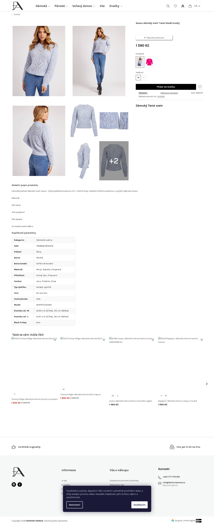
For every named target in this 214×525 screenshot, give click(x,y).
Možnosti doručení (169, 93)
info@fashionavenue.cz (174, 483)
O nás (64, 480)
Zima (53, 281)
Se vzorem (41, 293)
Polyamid (56, 269)
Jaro (38, 281)
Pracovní (52, 275)
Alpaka (46, 269)
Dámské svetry (44, 240)
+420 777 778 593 (171, 477)
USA (38, 299)
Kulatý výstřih (43, 287)
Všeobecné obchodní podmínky (124, 480)
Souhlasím (139, 504)
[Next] (206, 383)
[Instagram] (14, 484)
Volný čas (41, 275)
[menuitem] (42, 6)
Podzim (46, 281)
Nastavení (74, 504)
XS (113, 395)
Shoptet (178, 520)
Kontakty (66, 485)
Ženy (38, 252)
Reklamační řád (117, 485)
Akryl (39, 269)
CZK (196, 6)
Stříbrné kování (44, 263)
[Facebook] (20, 484)
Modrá (39, 257)
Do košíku (166, 87)
